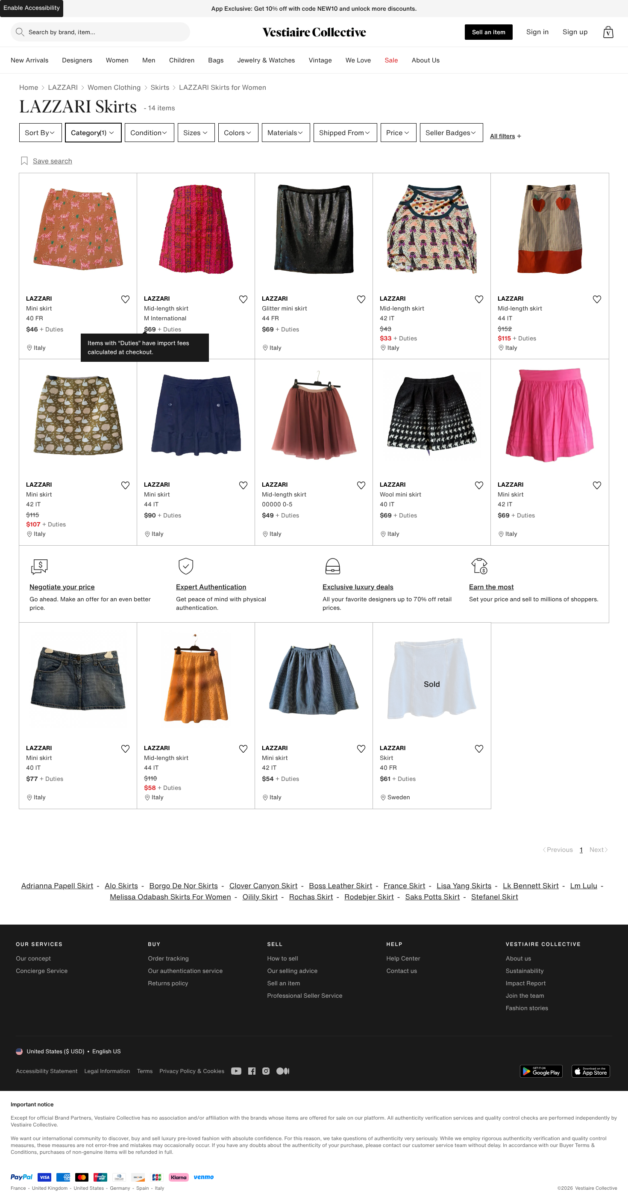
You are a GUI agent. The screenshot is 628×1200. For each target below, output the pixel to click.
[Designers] (99, 60)
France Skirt (404, 886)
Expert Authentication (211, 587)
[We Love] (378, 60)
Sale (391, 60)
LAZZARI (63, 87)
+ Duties (51, 329)
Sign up (575, 31)
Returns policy (168, 983)
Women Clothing (114, 87)
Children (182, 60)
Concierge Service (41, 971)
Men (149, 60)
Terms (145, 1071)
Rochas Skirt (311, 897)
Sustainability (525, 971)
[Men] (162, 60)
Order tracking (168, 958)
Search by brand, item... (62, 31)
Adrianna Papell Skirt (57, 886)
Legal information (107, 1071)
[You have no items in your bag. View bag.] (608, 32)
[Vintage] (338, 60)
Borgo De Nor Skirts (184, 886)
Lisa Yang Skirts (464, 886)
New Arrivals (29, 60)
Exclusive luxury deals (358, 587)
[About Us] (446, 60)
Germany (120, 1188)
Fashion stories (527, 1008)
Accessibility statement (46, 1071)
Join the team (525, 995)
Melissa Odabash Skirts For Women (170, 897)
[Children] (201, 60)
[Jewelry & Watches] (301, 60)
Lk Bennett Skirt (531, 886)
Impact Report (526, 983)
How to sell (282, 958)
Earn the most (491, 587)
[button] (608, 32)
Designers (77, 60)
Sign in (537, 31)
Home (28, 87)
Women (117, 60)
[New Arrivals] (55, 60)
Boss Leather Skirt (340, 886)
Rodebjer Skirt (368, 897)
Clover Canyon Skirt (263, 886)
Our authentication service (185, 971)
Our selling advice (292, 971)
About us (518, 958)
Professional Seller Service (304, 995)
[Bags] (230, 60)
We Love (358, 60)
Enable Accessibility (31, 7)
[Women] (135, 60)
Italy (159, 1188)
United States (89, 1188)
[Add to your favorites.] (125, 299)
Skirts (160, 87)
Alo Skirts (121, 886)
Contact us (402, 971)
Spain (142, 1188)
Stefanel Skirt (494, 897)
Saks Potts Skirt (432, 897)
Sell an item (488, 31)
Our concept (33, 958)
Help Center (403, 958)
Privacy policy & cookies (191, 1071)
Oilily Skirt (260, 897)
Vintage (320, 60)
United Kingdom (50, 1188)
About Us (426, 60)
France (18, 1188)
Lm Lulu (583, 886)
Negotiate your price (62, 587)
